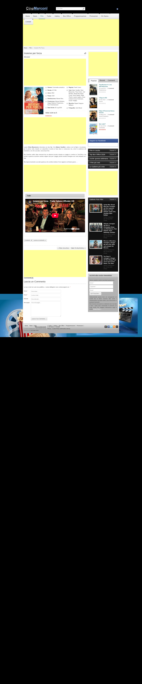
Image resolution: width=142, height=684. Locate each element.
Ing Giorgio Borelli (34, 330)
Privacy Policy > (97, 309)
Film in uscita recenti (40, 327)
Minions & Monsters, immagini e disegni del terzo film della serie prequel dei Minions (110, 244)
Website (26, 298)
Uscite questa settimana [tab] (101, 159)
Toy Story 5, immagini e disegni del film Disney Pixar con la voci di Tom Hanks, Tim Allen (110, 260)
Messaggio (26, 302)
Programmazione (80, 16)
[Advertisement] (71, 38)
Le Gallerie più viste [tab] (101, 167)
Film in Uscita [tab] (101, 150)
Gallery (57, 16)
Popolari (94, 81)
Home (28, 16)
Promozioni (94, 16)
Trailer (49, 16)
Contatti (28, 22)
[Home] (37, 10)
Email (26, 295)
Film (41, 16)
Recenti (102, 80)
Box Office (67, 16)
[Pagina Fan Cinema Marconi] (117, 9)
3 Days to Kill (103, 98)
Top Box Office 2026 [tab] (101, 155)
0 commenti (111, 88)
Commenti (111, 80)
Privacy (49, 328)
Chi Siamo (104, 16)
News (35, 16)
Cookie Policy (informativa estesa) (61, 328)
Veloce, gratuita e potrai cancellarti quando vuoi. (102, 280)
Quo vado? (102, 124)
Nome (26, 291)
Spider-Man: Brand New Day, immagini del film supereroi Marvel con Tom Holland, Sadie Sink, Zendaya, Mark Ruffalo (110, 210)
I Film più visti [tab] (101, 163)
